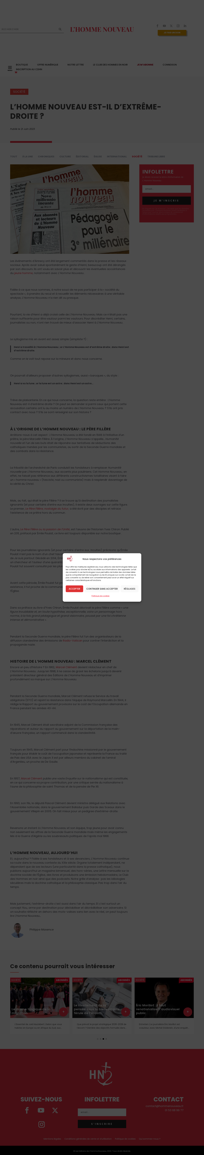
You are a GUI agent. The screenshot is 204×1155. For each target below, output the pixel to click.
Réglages (129, 588)
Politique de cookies (100, 596)
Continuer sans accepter (102, 588)
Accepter (74, 588)
